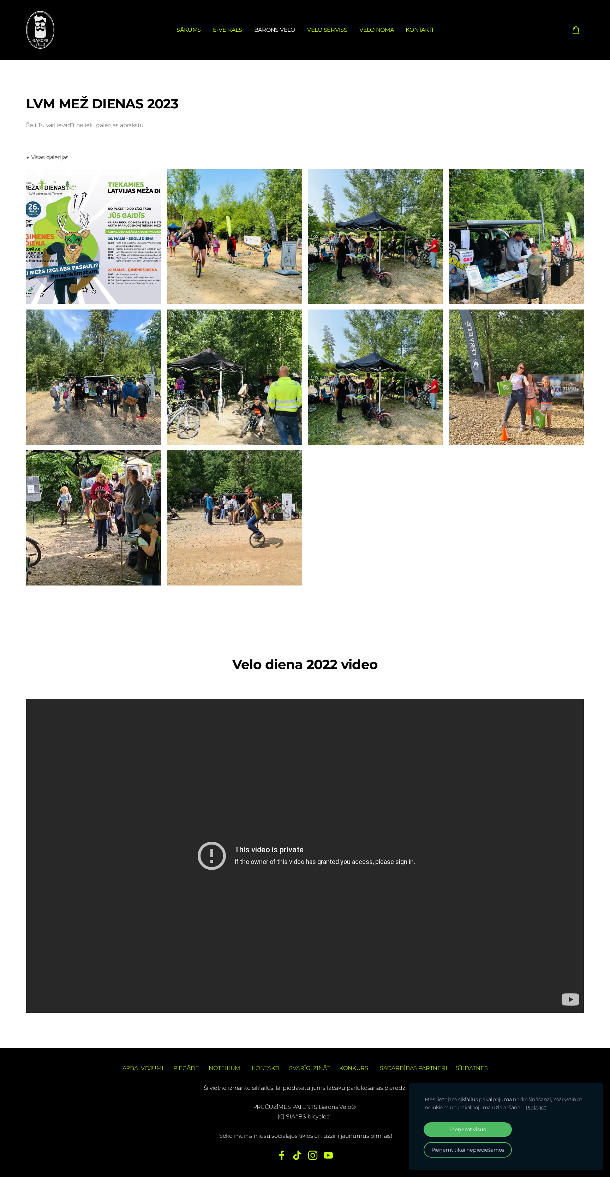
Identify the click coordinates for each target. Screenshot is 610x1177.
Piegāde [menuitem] (186, 1068)
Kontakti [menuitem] (419, 29)
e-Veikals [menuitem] (227, 29)
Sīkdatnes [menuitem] (472, 1068)
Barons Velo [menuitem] (274, 29)
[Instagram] (313, 1155)
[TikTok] (297, 1155)
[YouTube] (328, 1155)
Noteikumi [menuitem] (225, 1068)
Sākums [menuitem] (189, 29)
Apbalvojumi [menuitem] (142, 1068)
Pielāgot (536, 1107)
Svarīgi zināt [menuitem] (309, 1068)
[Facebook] (282, 1155)
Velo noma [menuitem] (376, 29)
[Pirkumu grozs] (576, 30)
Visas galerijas (49, 157)
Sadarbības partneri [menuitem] (413, 1068)
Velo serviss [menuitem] (327, 29)
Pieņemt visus (468, 1129)
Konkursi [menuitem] (354, 1068)
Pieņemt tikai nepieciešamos (467, 1150)
